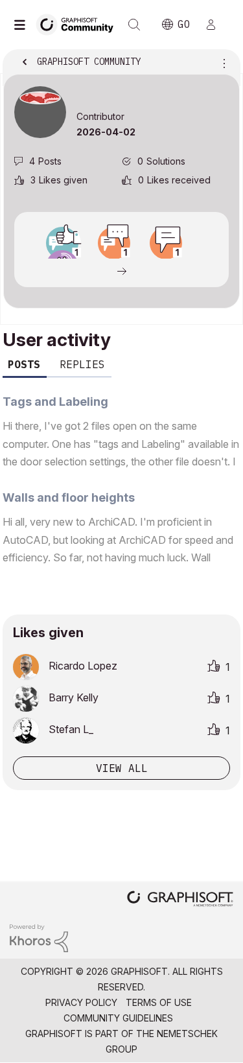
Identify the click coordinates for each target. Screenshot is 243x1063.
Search (134, 24)
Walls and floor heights (69, 497)
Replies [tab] (82, 364)
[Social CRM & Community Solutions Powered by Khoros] (39, 936)
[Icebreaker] (166, 243)
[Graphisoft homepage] (180, 900)
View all (122, 768)
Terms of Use (159, 1002)
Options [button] (221, 62)
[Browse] (23, 24)
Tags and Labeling (55, 401)
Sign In (216, 24)
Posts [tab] (24, 364)
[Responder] (114, 243)
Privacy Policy (81, 1002)
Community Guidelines (118, 1017)
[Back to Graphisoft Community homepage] (79, 23)
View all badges (121, 270)
